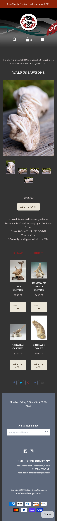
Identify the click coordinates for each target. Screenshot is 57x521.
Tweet (21, 382)
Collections (21, 59)
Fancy (35, 382)
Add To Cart (17, 307)
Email (42, 382)
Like (14, 382)
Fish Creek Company (36, 489)
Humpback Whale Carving (39, 286)
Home (6, 59)
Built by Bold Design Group (28, 493)
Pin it (28, 382)
